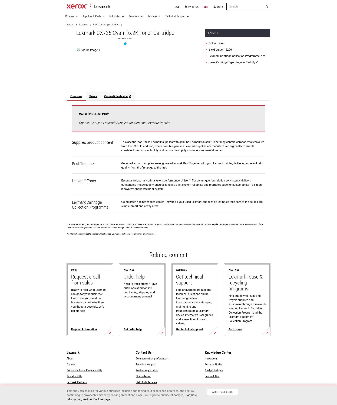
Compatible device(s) (117, 96)
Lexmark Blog (212, 376)
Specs (93, 96)
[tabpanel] (168, 160)
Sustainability (74, 376)
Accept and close (222, 392)
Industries (115, 16)
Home (88, 6)
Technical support (146, 364)
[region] (168, 395)
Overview (76, 96)
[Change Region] (205, 6)
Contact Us (144, 352)
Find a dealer (143, 376)
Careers (71, 364)
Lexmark (73, 352)
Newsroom (211, 358)
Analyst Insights (214, 370)
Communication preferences (152, 358)
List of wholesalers (146, 382)
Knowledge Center (218, 352)
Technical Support (175, 16)
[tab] (76, 96)
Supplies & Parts (91, 16)
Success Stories (214, 364)
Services (152, 16)
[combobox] (248, 6)
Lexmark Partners (77, 382)
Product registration (147, 370)
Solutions (134, 16)
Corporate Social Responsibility (84, 370)
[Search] (266, 6)
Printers (69, 16)
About (70, 358)
